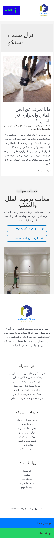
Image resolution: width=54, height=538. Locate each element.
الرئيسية (27, 470)
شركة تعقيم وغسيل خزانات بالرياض (27, 398)
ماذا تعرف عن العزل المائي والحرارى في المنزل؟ (32, 114)
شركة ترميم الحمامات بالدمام (27, 381)
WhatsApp (44, 533)
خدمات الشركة (27, 483)
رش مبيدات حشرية (27, 428)
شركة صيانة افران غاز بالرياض (27, 394)
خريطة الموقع (27, 487)
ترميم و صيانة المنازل (27, 420)
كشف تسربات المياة (27, 440)
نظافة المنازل (27, 445)
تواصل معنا (27, 479)
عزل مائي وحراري (27, 432)
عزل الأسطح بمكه (14, 125)
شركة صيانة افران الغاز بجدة (27, 385)
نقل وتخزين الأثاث (27, 449)
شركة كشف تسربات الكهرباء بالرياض (27, 377)
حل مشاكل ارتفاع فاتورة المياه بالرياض (27, 373)
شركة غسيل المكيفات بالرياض (27, 390)
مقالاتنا (27, 474)
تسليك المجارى (27, 424)
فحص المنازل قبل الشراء (27, 436)
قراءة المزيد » (44, 170)
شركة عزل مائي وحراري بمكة (37, 125)
